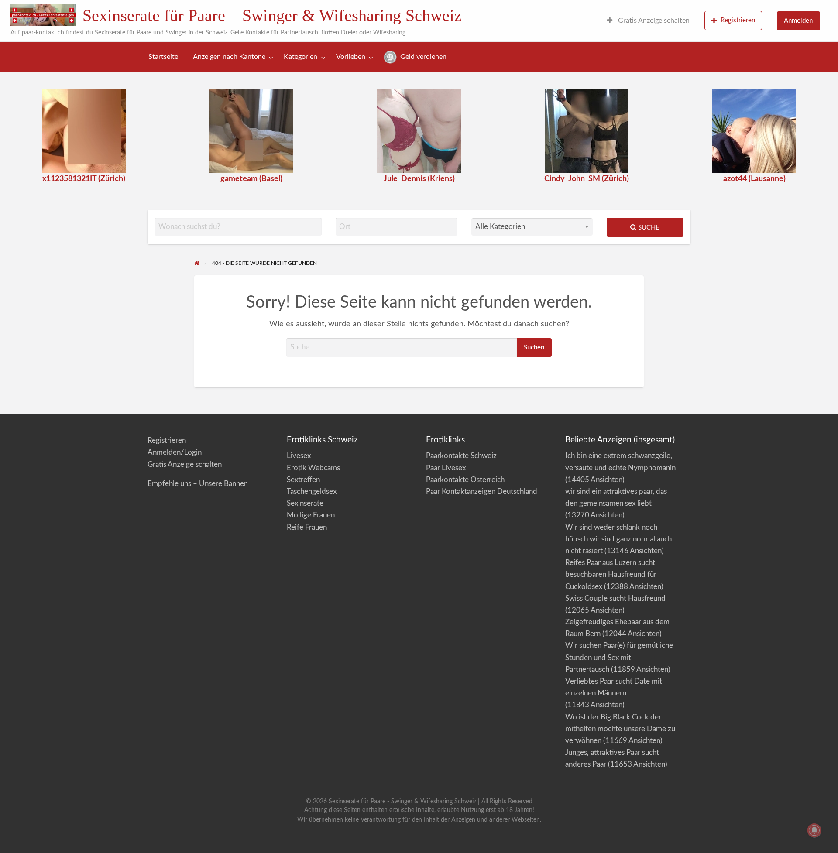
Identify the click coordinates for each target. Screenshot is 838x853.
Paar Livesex (446, 468)
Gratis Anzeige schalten (653, 20)
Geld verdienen (422, 57)
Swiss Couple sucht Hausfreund (615, 598)
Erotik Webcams (313, 468)
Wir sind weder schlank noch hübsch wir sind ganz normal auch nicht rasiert (618, 539)
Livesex (299, 455)
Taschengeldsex (312, 491)
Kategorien (300, 57)
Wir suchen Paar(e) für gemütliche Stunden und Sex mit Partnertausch (619, 657)
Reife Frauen (307, 527)
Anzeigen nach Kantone (229, 57)
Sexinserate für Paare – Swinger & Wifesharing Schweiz (272, 15)
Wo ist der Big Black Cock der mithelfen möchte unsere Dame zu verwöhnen (620, 728)
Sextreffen (303, 479)
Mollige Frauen (311, 515)
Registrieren (738, 20)
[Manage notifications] (814, 830)
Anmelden (798, 20)
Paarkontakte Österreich (465, 479)
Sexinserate (305, 503)
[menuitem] (648, 21)
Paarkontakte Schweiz (461, 455)
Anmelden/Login (175, 452)
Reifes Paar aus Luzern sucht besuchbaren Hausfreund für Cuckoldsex (610, 574)
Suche (647, 227)
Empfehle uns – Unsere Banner (197, 483)
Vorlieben (350, 57)
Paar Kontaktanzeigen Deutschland (481, 491)
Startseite (163, 57)
